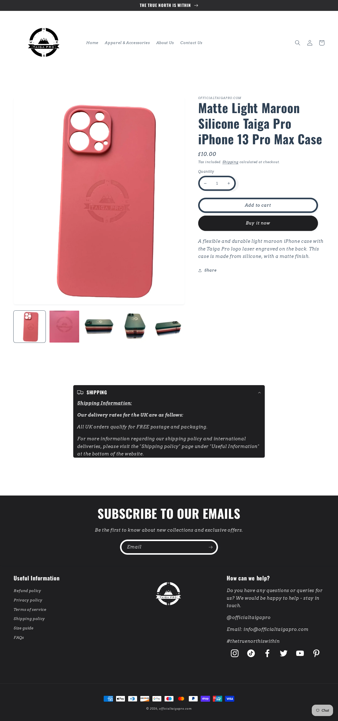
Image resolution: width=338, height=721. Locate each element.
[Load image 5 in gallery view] (168, 327)
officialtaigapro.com (175, 708)
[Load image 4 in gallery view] (134, 327)
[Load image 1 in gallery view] (30, 327)
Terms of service (30, 609)
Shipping (230, 162)
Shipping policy (29, 618)
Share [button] (210, 270)
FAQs (19, 637)
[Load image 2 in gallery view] (64, 327)
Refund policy (27, 590)
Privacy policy (28, 600)
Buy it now (258, 223)
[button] (298, 43)
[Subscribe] (211, 547)
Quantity (206, 171)
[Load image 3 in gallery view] (99, 327)
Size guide (24, 628)
